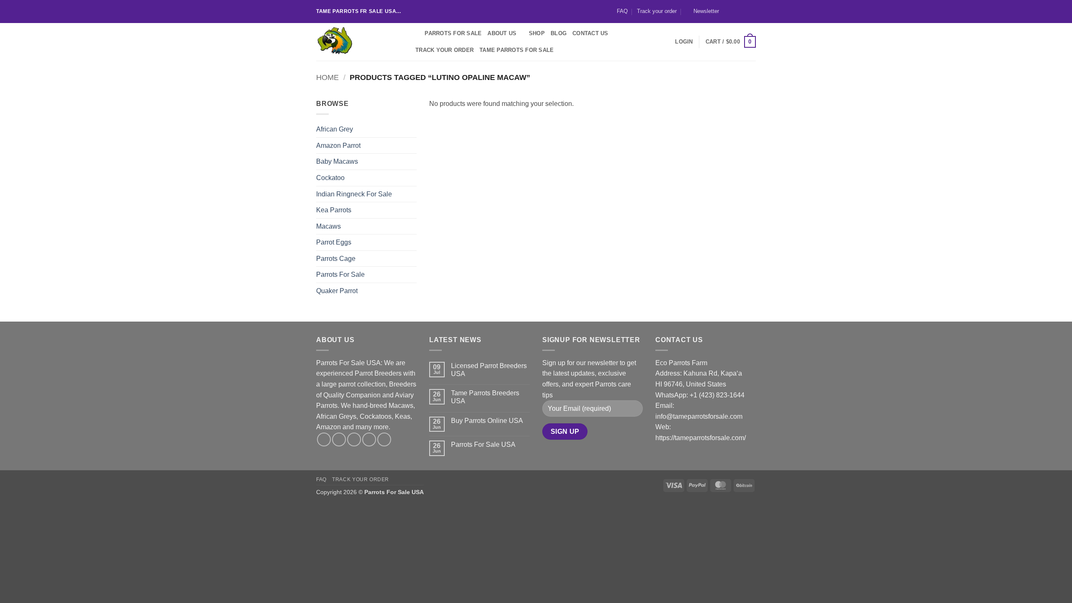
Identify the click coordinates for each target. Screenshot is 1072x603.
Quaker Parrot (337, 290)
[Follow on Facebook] (727, 11)
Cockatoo (330, 177)
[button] (702, 11)
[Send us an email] (751, 11)
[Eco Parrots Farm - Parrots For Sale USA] (358, 42)
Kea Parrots (333, 210)
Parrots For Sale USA (483, 444)
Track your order (657, 11)
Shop (537, 33)
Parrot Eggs (333, 242)
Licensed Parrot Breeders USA (489, 369)
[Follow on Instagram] (735, 11)
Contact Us (590, 33)
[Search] (415, 33)
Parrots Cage (336, 258)
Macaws (328, 226)
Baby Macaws (337, 161)
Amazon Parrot (338, 145)
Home (327, 77)
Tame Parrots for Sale (516, 50)
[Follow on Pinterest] (384, 439)
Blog (559, 33)
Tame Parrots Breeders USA (485, 397)
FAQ (622, 11)
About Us (501, 33)
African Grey (334, 129)
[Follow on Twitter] (743, 11)
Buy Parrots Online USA (487, 420)
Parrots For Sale (453, 33)
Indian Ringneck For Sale (354, 194)
